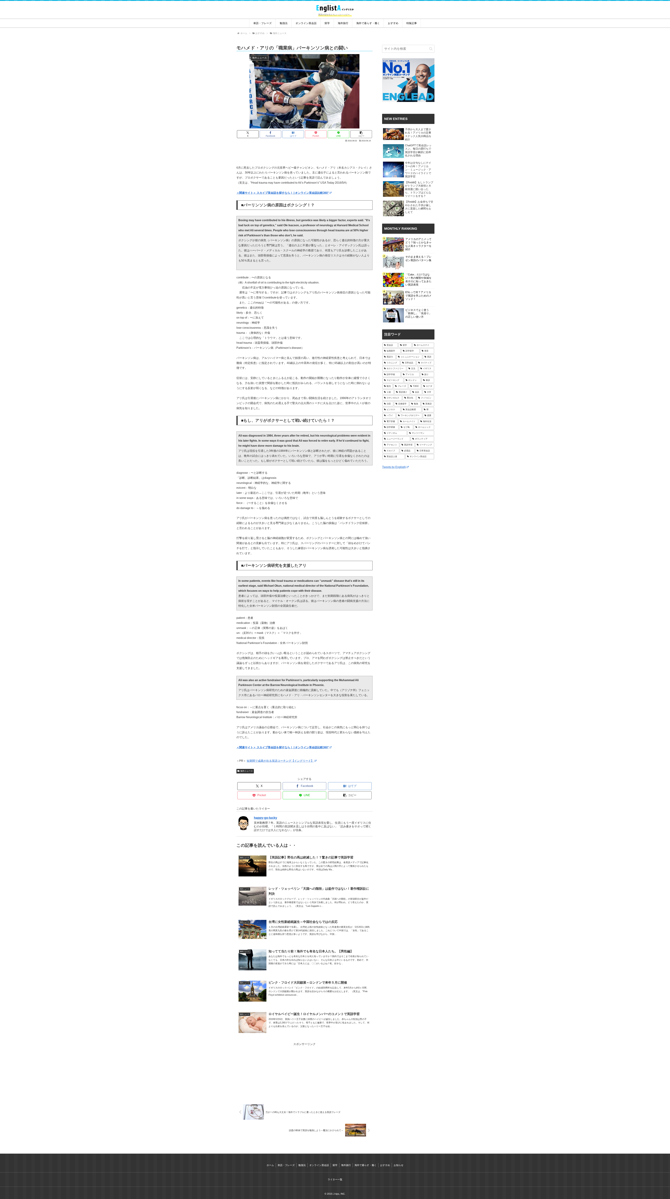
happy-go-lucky (265, 818)
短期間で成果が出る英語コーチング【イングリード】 (280, 760)
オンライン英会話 (319, 1165)
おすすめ (385, 1165)
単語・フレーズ (286, 1165)
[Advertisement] (304, 152)
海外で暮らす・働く (366, 1165)
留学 (335, 1165)
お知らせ (398, 1165)
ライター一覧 (335, 1179)
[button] (361, 134)
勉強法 (302, 1165)
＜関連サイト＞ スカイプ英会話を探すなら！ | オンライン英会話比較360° (282, 192)
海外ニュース (246, 771)
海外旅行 (346, 1165)
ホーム (270, 1165)
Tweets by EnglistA (394, 467)
